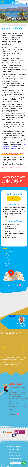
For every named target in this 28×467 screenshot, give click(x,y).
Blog (6, 265)
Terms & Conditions (14, 455)
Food (6, 257)
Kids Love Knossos (14, 452)
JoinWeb (22, 464)
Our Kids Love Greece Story (14, 446)
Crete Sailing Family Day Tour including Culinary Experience (14, 146)
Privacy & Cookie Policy (14, 458)
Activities (7, 263)
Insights (7, 255)
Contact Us (14, 461)
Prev (3, 14)
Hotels (7, 253)
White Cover (9, 466)
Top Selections (9, 251)
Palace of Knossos (14, 139)
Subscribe (12, 414)
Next (25, 14)
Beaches (7, 259)
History (7, 261)
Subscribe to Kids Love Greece (18, 406)
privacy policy (13, 403)
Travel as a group (14, 449)
